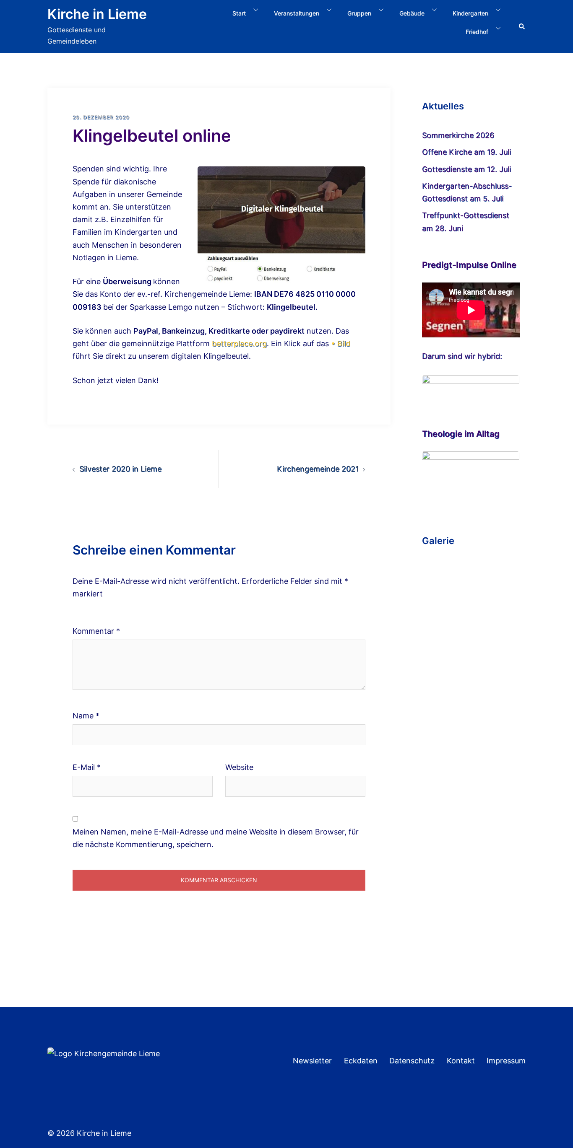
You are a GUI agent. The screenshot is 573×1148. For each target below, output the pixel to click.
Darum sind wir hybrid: (462, 356)
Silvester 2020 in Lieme (120, 468)
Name (86, 715)
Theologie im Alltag (461, 434)
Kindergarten (470, 13)
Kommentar (96, 631)
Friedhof (477, 31)
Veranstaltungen (296, 13)
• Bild (340, 343)
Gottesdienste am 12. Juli (466, 169)
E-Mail (87, 767)
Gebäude (412, 13)
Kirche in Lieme (97, 14)
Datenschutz (412, 1060)
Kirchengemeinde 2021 (318, 468)
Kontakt (461, 1060)
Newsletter (312, 1060)
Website (239, 767)
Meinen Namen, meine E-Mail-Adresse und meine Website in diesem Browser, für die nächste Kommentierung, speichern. (216, 838)
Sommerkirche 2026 (458, 135)
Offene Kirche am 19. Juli (466, 152)
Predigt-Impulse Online (469, 265)
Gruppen (359, 13)
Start (239, 13)
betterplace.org (239, 343)
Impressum (506, 1060)
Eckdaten (361, 1060)
